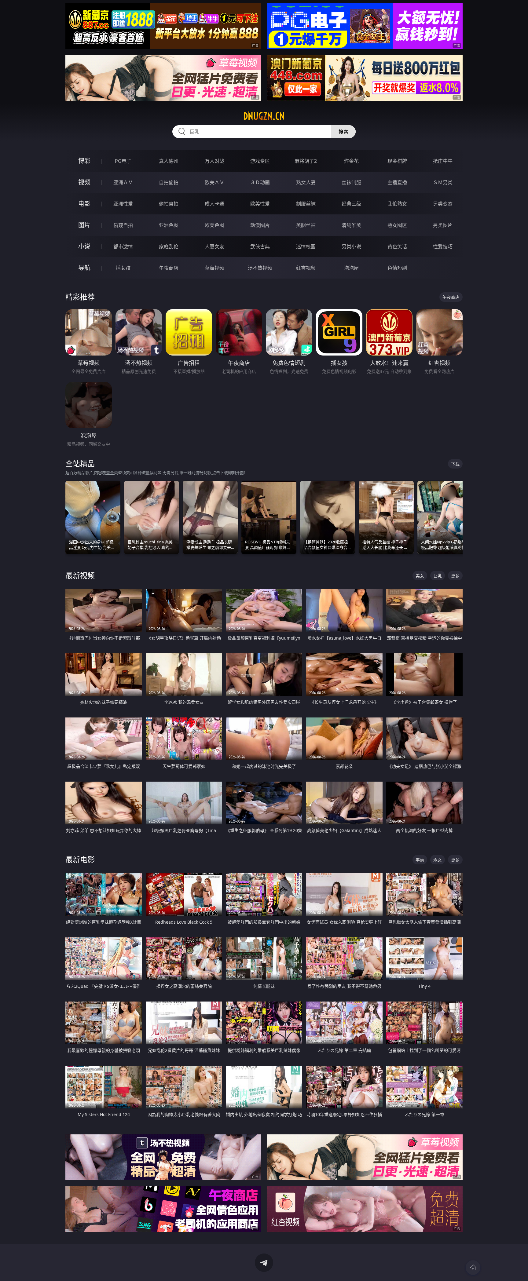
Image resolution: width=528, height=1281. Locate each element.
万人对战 (214, 161)
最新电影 (80, 859)
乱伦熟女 (397, 203)
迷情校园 (306, 246)
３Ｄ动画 (260, 182)
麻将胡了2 (306, 161)
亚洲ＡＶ (123, 182)
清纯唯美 (351, 225)
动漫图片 (260, 225)
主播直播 (397, 182)
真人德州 (168, 161)
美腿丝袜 (306, 225)
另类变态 (443, 203)
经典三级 (351, 203)
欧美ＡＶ (214, 182)
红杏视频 (306, 268)
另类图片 (443, 225)
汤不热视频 (260, 268)
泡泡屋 (351, 268)
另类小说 (351, 246)
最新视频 (80, 575)
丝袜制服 (351, 182)
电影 (84, 203)
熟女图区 (397, 225)
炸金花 (351, 161)
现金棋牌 (397, 161)
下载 (455, 464)
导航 (84, 268)
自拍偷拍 (168, 182)
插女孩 (123, 268)
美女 (420, 575)
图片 (84, 225)
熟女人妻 (306, 182)
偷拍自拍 (168, 203)
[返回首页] (473, 1267)
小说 (84, 246)
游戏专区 (260, 161)
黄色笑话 (397, 246)
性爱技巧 (443, 246)
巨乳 (437, 575)
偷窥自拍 (123, 225)
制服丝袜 (306, 203)
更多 (455, 575)
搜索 (343, 131)
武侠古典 (260, 246)
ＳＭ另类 (443, 182)
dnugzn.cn (264, 116)
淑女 (437, 860)
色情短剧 (397, 268)
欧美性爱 (260, 203)
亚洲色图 (168, 225)
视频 (84, 182)
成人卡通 (214, 203)
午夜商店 (168, 268)
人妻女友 (214, 246)
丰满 (420, 860)
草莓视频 (214, 268)
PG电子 (123, 161)
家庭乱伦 (168, 246)
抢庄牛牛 (443, 161)
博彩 (84, 161)
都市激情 (123, 246)
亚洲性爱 (123, 203)
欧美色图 (214, 225)
